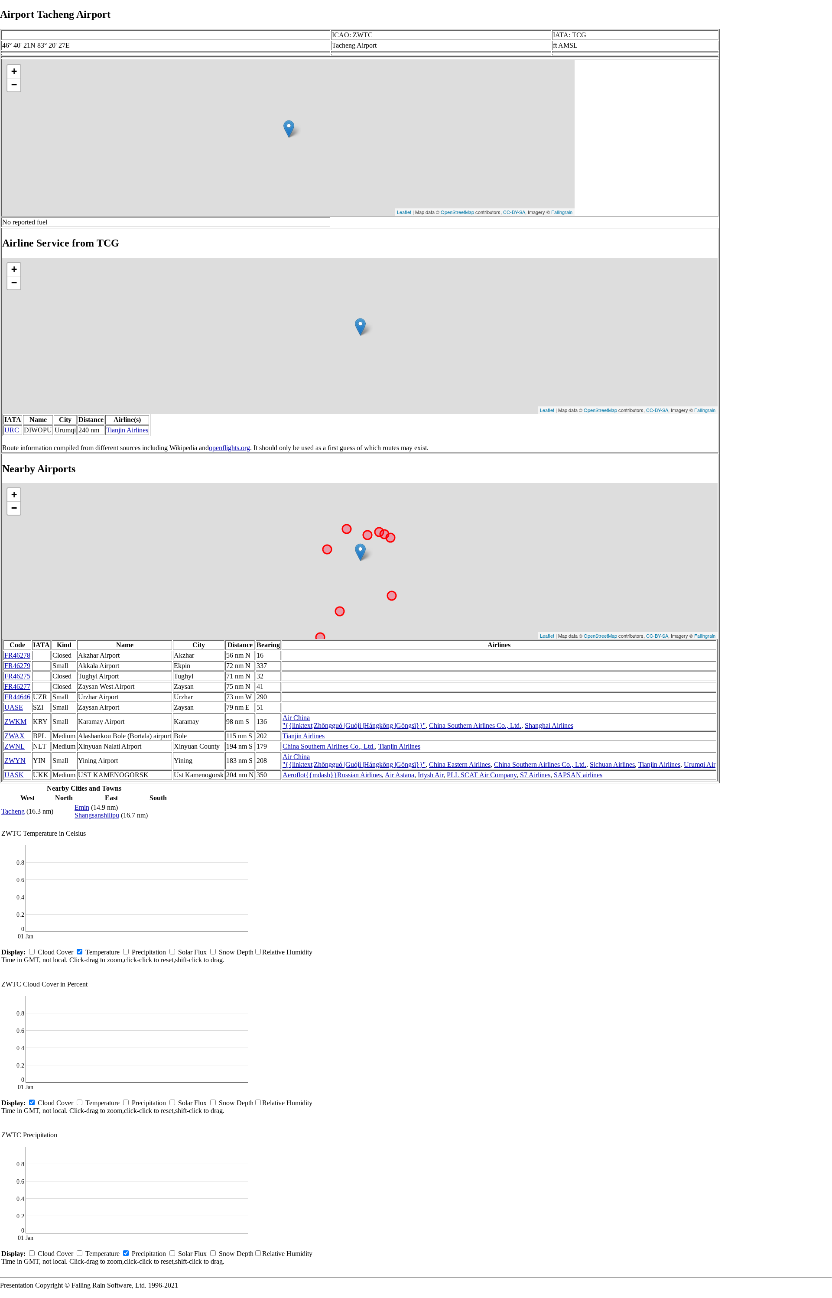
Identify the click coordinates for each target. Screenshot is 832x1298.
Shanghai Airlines (549, 725)
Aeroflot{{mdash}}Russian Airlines (332, 775)
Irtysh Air (430, 775)
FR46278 (17, 655)
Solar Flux (192, 952)
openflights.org (229, 447)
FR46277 (17, 686)
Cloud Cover (55, 952)
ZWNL (14, 746)
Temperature (102, 952)
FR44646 (17, 697)
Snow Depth (236, 952)
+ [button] (14, 71)
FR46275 (17, 676)
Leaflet (404, 211)
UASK (14, 775)
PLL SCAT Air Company (482, 775)
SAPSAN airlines (578, 775)
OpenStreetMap (457, 211)
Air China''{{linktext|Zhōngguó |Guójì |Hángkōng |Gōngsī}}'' (354, 721)
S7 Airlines (535, 775)
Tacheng (13, 811)
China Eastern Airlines (460, 764)
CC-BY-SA (514, 211)
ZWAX (14, 736)
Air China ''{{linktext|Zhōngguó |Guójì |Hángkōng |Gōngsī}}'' (354, 760)
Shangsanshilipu (97, 815)
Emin (82, 807)
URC (11, 430)
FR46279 (17, 665)
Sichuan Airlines (612, 764)
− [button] (14, 84)
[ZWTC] (288, 129)
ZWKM (15, 721)
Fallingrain (561, 211)
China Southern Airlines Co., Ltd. (475, 725)
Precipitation (149, 952)
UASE (13, 707)
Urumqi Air (699, 764)
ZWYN (15, 760)
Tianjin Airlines (127, 430)
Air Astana (399, 775)
